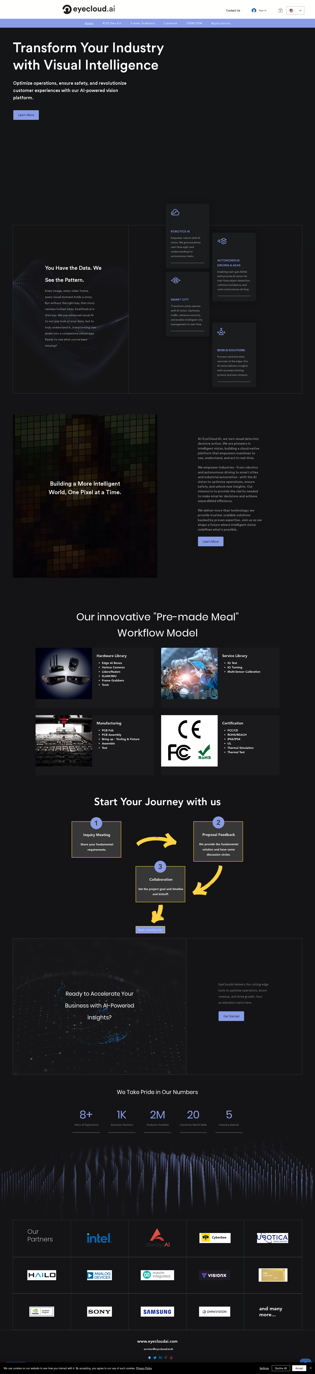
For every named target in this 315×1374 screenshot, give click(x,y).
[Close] (310, 1368)
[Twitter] (155, 1357)
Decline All (281, 1368)
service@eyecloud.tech (158, 1349)
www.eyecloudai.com (157, 1341)
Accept (299, 1368)
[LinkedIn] (160, 1357)
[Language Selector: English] (295, 10)
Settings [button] (264, 1368)
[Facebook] (149, 1357)
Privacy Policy (144, 1368)
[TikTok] (166, 1357)
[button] (281, 10)
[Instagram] (171, 1357)
